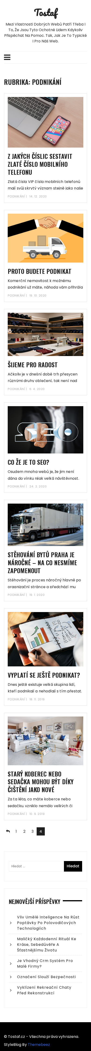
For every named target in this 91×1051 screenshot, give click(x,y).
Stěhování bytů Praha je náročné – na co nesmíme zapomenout (42, 562)
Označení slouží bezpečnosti (46, 977)
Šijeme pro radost (33, 364)
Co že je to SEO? (28, 462)
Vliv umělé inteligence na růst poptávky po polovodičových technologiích (48, 922)
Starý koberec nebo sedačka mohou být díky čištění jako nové (41, 781)
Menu (45, 57)
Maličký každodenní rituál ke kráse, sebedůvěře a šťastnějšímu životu (46, 944)
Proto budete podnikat (39, 271)
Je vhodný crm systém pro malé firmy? (45, 963)
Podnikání (16, 196)
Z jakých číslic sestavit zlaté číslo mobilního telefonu (40, 164)
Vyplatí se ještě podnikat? (44, 675)
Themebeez (39, 1044)
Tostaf (45, 12)
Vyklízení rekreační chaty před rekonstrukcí (44, 990)
